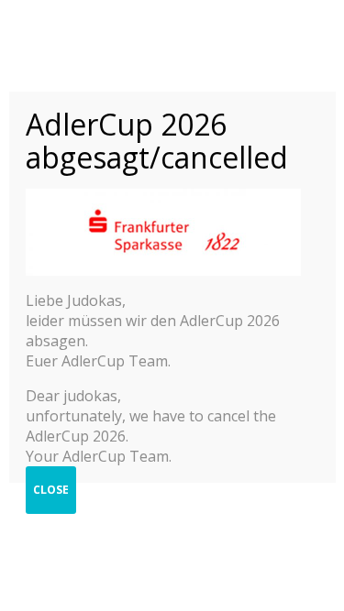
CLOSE (51, 489)
